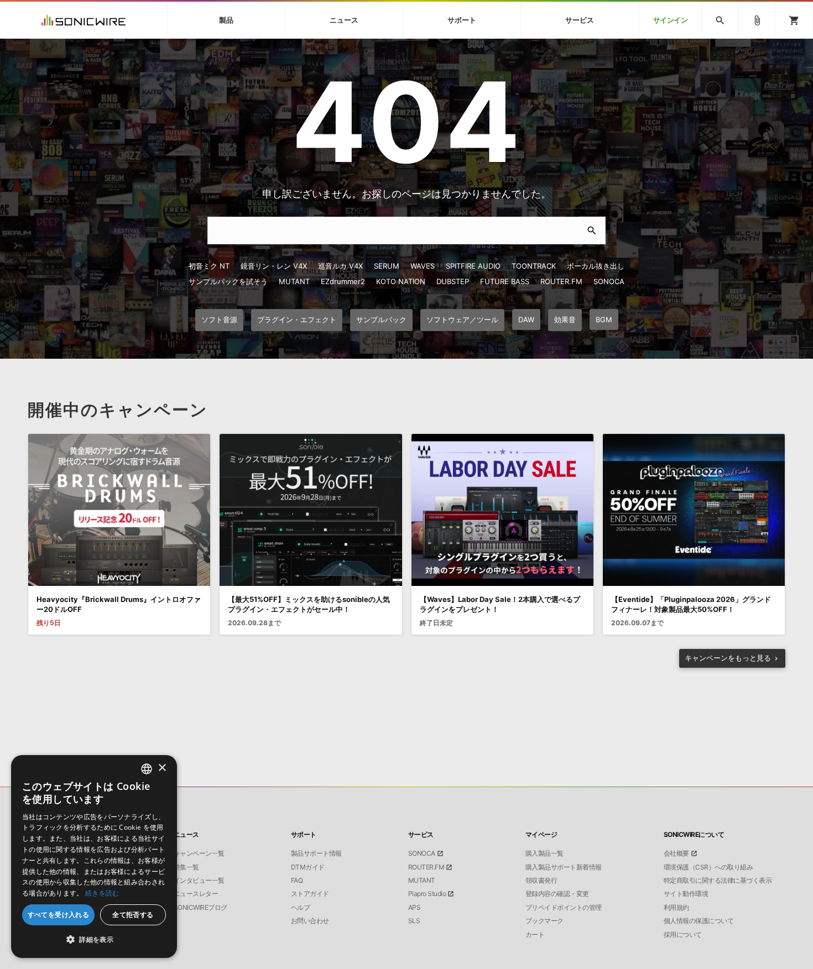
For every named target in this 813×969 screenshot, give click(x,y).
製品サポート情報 (316, 853)
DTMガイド (308, 867)
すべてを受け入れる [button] (59, 914)
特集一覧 (186, 867)
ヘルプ (300, 908)
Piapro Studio (427, 894)
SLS (414, 921)
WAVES (422, 265)
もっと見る (728, 657)
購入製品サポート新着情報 (563, 867)
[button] (94, 940)
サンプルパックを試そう (228, 281)
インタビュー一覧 (199, 880)
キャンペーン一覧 (199, 853)
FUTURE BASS (504, 281)
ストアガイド (310, 894)
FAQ (297, 880)
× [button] (162, 768)
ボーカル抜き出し (595, 265)
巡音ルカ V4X (340, 265)
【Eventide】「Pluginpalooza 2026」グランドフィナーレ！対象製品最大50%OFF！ (691, 604)
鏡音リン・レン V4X (274, 265)
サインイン (670, 20)
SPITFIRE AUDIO (473, 265)
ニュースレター (196, 894)
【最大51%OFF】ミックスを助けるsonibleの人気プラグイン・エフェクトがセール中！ (309, 604)
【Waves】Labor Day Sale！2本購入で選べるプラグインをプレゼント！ (500, 604)
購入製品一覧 (544, 853)
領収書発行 (541, 880)
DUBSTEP (452, 281)
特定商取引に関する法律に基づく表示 (718, 880)
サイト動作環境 (686, 894)
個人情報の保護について (699, 921)
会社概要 (676, 853)
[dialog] (94, 856)
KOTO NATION (400, 281)
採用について (683, 935)
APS (414, 908)
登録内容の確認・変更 (557, 894)
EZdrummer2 (343, 281)
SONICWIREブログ (200, 908)
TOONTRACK (534, 265)
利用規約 (676, 908)
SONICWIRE (83, 20)
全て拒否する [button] (132, 914)
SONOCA (608, 281)
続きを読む (102, 893)
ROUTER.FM (561, 281)
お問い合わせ (310, 921)
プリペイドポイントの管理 (563, 908)
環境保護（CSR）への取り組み (708, 867)
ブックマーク (544, 921)
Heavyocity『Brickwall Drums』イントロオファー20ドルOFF (119, 604)
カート (535, 935)
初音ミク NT (209, 265)
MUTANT (294, 281)
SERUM (386, 265)
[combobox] (146, 768)
